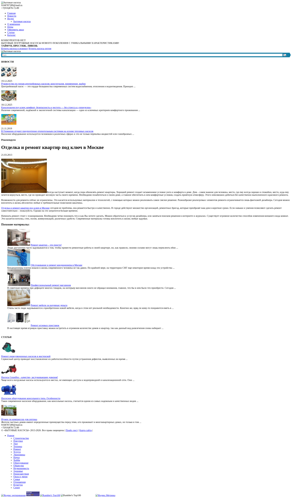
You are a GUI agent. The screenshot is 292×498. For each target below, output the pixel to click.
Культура (18, 485)
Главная (11, 13)
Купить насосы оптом (40, 48)
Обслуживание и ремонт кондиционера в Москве (56, 265)
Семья (16, 479)
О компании (13, 24)
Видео (10, 18)
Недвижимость (21, 468)
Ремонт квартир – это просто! (46, 245)
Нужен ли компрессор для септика (19, 419)
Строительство (21, 438)
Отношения (19, 482)
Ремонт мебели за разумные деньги (49, 305)
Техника (17, 446)
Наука (16, 457)
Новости (11, 16)
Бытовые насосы (22, 21)
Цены (10, 27)
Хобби (16, 460)
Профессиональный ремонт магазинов (51, 285)
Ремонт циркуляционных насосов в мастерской (25, 356)
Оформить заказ (15, 29)
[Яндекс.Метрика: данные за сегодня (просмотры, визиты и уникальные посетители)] (105, 495)
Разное (10, 435)
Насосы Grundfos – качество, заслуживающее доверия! (29, 377)
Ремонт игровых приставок (45, 325)
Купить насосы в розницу (14, 48)
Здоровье (18, 471)
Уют (15, 443)
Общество (18, 465)
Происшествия (21, 474)
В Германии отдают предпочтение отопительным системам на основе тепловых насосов (47, 131)
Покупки (18, 441)
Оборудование (20, 463)
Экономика (19, 454)
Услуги (17, 452)
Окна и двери (20, 476)
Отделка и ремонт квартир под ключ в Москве (25, 208)
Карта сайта (85, 430)
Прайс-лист (72, 430)
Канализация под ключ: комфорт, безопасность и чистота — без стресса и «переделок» (46, 107)
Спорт (16, 487)
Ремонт (17, 449)
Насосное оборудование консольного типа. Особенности (30, 398)
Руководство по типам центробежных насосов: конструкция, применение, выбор (43, 83)
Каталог (11, 35)
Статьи (11, 32)
